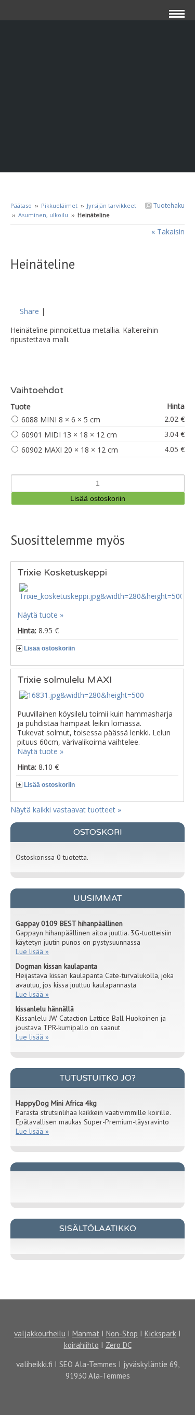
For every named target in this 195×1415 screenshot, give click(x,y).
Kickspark (160, 1333)
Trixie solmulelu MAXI (64, 679)
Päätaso (21, 205)
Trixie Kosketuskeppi (62, 572)
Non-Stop (122, 1333)
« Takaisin (168, 231)
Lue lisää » (32, 951)
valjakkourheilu (40, 1333)
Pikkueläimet (59, 205)
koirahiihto (81, 1345)
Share (29, 311)
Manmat (85, 1333)
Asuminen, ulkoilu (43, 215)
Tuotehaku (168, 205)
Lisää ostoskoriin (49, 648)
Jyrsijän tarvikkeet (111, 205)
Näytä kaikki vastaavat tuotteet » (65, 810)
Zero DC (119, 1345)
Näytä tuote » (40, 615)
